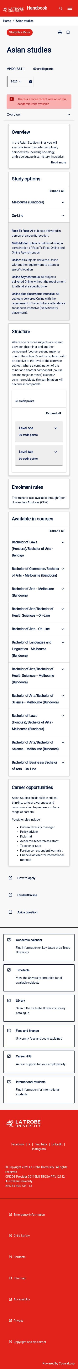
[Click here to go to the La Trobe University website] (13, 10)
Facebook (17, 1144)
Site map (20, 1278)
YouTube (41, 1144)
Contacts (20, 1257)
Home (7, 21)
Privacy (18, 1320)
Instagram (39, 1149)
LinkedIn (57, 1144)
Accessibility (22, 1299)
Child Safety (22, 1235)
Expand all (57, 190)
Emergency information (29, 1214)
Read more (58, 163)
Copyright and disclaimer (30, 1342)
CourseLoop (67, 1363)
